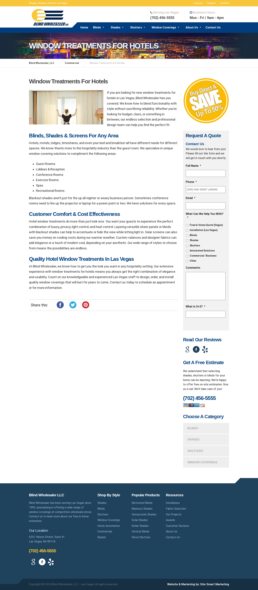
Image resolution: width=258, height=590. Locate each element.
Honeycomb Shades (144, 514)
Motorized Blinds (142, 503)
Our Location (38, 530)
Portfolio (224, 3)
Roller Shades (140, 526)
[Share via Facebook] (60, 304)
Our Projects (173, 514)
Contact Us (213, 27)
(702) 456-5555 (42, 550)
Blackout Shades (142, 508)
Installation (173, 503)
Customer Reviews (177, 526)
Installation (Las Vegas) (204, 230)
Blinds (97, 27)
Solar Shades (140, 520)
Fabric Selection (176, 508)
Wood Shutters (141, 537)
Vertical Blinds (140, 531)
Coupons (198, 3)
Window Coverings (164, 27)
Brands (101, 537)
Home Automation (108, 526)
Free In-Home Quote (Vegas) (206, 225)
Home (84, 27)
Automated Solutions (202, 250)
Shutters (136, 27)
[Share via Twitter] (72, 304)
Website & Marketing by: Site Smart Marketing (198, 584)
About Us (192, 27)
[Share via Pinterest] (85, 304)
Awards (170, 520)
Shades (115, 27)
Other (193, 260)
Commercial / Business (203, 255)
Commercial (104, 531)
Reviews (211, 3)
